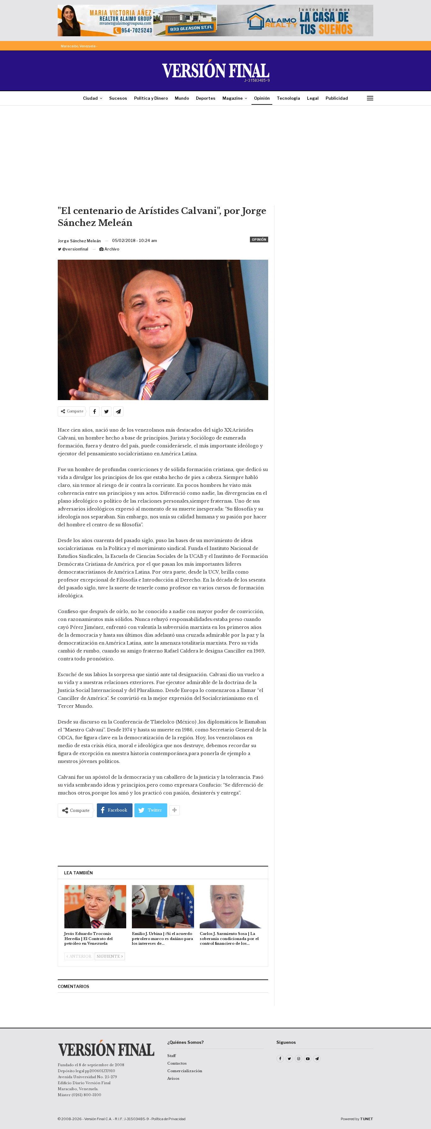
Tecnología (288, 98)
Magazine (232, 98)
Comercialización (184, 1071)
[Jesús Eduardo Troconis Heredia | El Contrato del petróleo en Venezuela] (95, 906)
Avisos (173, 1078)
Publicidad (337, 98)
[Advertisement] (215, 158)
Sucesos (118, 98)
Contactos (177, 1063)
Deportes (206, 98)
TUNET (366, 1119)
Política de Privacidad (168, 1119)
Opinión (262, 98)
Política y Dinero (151, 98)
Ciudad (90, 98)
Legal (313, 98)
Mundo (182, 98)
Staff (171, 1056)
